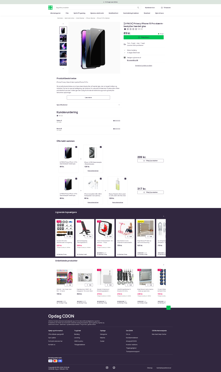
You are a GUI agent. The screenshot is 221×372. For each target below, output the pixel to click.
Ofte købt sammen (66, 141)
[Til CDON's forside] (50, 8)
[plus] (81, 159)
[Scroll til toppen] (168, 308)
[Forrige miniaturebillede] (63, 24)
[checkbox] (76, 147)
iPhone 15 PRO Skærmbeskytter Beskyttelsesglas (93, 163)
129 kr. (111, 198)
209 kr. (141, 157)
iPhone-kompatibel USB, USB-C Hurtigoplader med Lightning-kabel (93, 194)
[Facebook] (114, 367)
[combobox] (98, 8)
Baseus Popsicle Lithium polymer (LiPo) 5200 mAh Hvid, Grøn (117, 194)
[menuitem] (55, 13)
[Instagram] (107, 367)
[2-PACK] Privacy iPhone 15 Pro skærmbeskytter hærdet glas (68, 163)
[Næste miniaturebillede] (63, 69)
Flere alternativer (93, 171)
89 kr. (62, 166)
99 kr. (86, 198)
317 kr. (141, 188)
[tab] (63, 30)
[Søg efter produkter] (138, 8)
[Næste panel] (164, 216)
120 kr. (87, 166)
